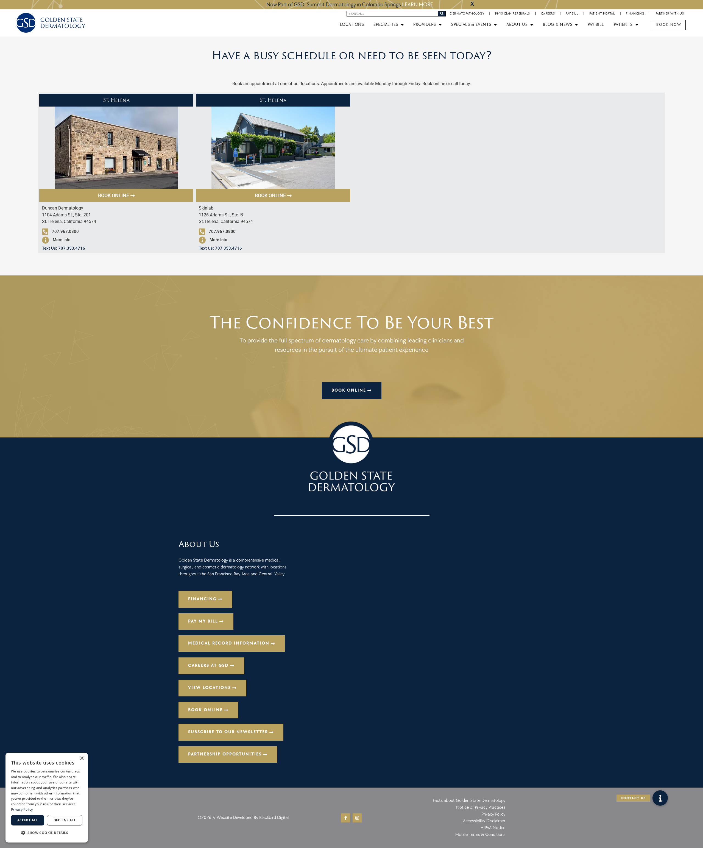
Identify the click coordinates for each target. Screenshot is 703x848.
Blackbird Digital (274, 817)
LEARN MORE (417, 4)
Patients (623, 24)
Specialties (385, 24)
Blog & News (558, 24)
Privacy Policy (22, 809)
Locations (352, 24)
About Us (517, 24)
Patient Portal (602, 14)
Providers (424, 24)
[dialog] (46, 798)
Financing (635, 14)
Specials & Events (471, 24)
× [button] (82, 759)
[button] (660, 798)
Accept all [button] (27, 820)
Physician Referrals (512, 14)
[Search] (441, 13)
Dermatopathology (467, 14)
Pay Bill (572, 14)
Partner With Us (669, 14)
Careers (548, 14)
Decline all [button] (65, 820)
